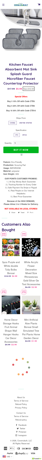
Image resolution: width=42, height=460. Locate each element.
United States (25, 123)
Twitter (22, 428)
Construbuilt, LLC (24, 440)
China (12, 123)
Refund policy (21, 419)
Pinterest (22, 431)
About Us (21, 397)
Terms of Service (21, 400)
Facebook (22, 425)
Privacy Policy (21, 407)
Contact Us (21, 412)
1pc (16, 135)
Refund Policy (21, 404)
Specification (21, 130)
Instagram (22, 435)
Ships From (21, 118)
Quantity (8, 143)
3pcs (24, 135)
